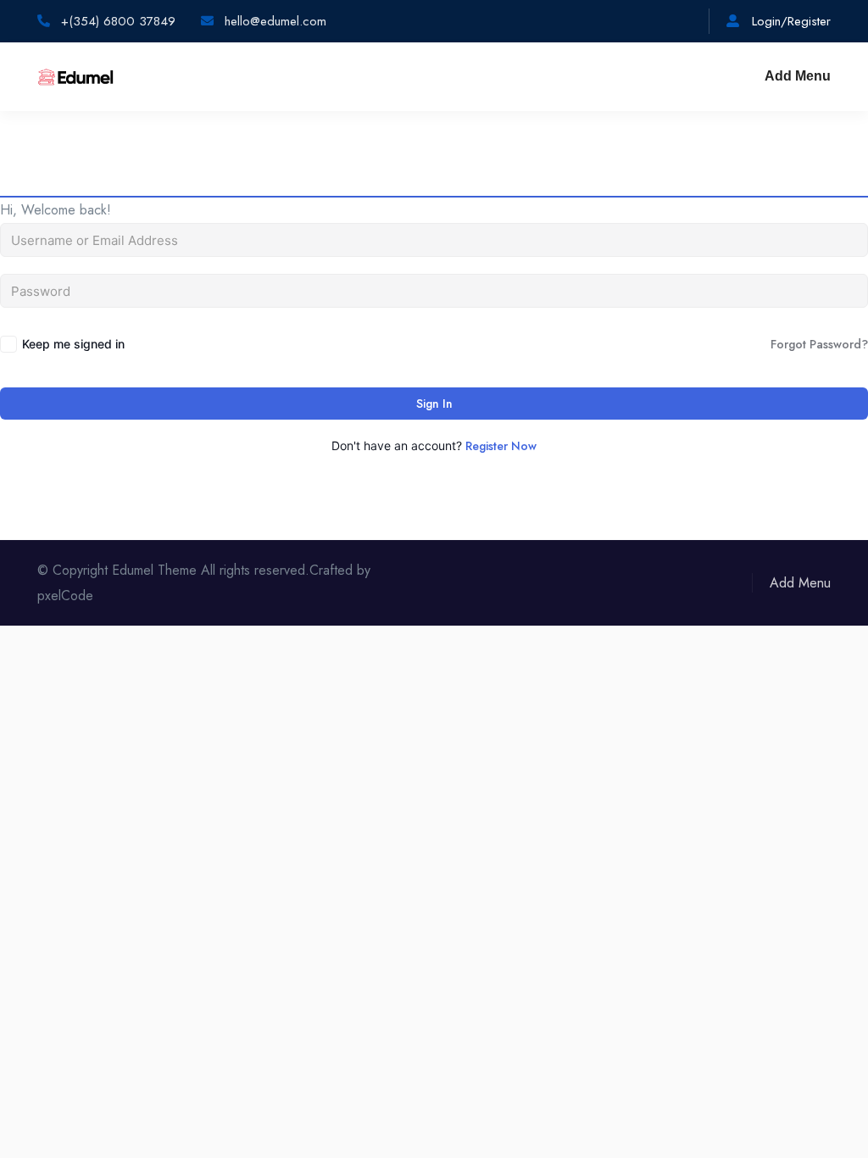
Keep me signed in (73, 344)
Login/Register (789, 21)
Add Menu (798, 76)
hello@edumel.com (273, 21)
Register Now (501, 445)
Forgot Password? (819, 344)
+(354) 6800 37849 (116, 21)
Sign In (434, 403)
